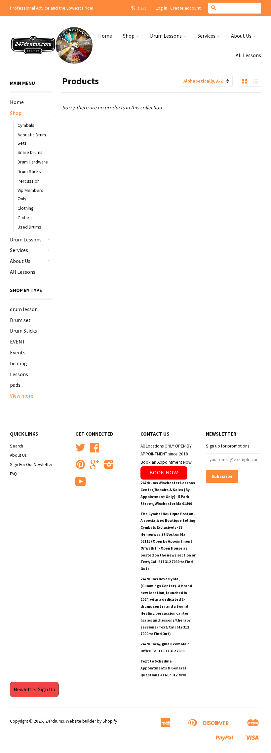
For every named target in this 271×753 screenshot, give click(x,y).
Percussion (29, 181)
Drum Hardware (33, 162)
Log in (161, 8)
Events (17, 352)
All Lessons (248, 55)
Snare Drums (30, 152)
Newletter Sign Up (34, 689)
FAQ (13, 474)
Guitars (25, 218)
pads (15, 384)
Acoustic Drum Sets (32, 139)
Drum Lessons (166, 35)
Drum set (20, 320)
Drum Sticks (29, 171)
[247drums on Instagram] (109, 467)
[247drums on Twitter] (80, 450)
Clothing (26, 208)
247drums (54, 721)
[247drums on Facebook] (94, 450)
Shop (129, 35)
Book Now (164, 472)
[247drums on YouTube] (80, 484)
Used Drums (29, 227)
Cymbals (26, 125)
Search (16, 446)
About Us (241, 35)
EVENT (17, 341)
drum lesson (24, 309)
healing (18, 363)
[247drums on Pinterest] (80, 467)
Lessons (19, 374)
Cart (141, 8)
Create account (185, 8)
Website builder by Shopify (91, 721)
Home (105, 35)
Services (206, 35)
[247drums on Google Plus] (94, 467)
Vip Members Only (30, 194)
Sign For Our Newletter (31, 464)
